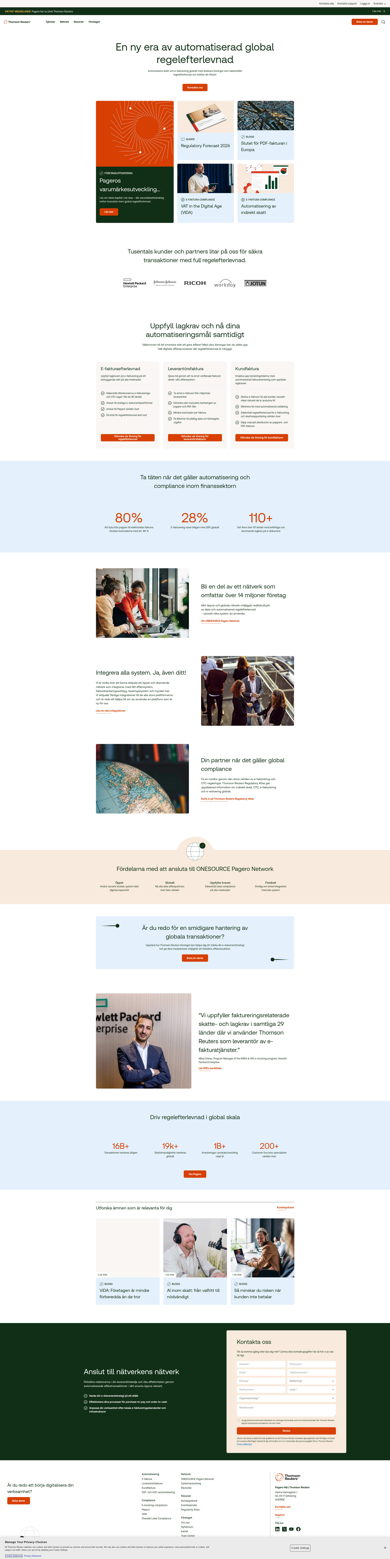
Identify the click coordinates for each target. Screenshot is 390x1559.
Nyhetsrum (187, 1527)
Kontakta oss (282, 1506)
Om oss (185, 1522)
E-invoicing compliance (154, 1505)
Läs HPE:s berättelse (210, 1068)
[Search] (383, 22)
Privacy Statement (244, 1444)
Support (279, 1515)
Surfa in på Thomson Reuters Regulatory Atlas (227, 798)
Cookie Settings (300, 1548)
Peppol (146, 1509)
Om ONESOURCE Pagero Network (220, 621)
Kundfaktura (148, 1487)
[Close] (385, 1547)
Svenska (378, 3)
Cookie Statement (14, 1556)
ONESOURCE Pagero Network (197, 1479)
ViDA (144, 1514)
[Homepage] (17, 22)
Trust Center (188, 1535)
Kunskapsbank (285, 1207)
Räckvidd (186, 1487)
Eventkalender (189, 1505)
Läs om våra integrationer (110, 710)
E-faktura (147, 1479)
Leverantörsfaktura (152, 1483)
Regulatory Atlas (190, 1509)
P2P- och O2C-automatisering (158, 1492)
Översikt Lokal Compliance (156, 1518)
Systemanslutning (191, 1483)
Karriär (184, 1531)
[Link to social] (277, 1529)
